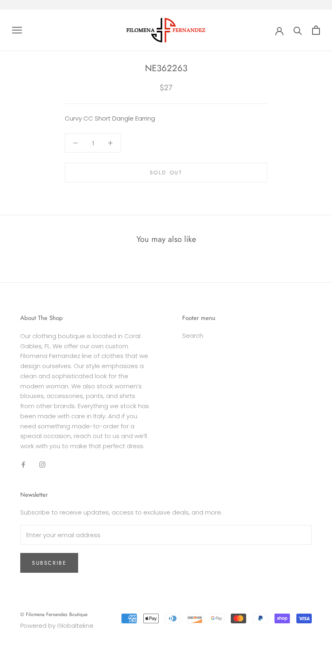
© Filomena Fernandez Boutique (53, 614)
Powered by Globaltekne (57, 625)
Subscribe (49, 563)
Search (192, 335)
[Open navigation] (17, 30)
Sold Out (166, 172)
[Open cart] (316, 30)
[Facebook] (23, 465)
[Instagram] (42, 465)
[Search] (298, 30)
